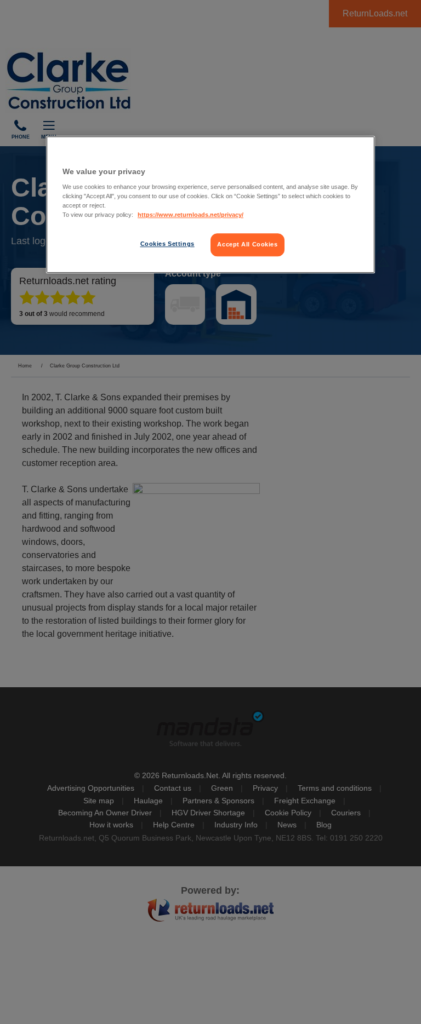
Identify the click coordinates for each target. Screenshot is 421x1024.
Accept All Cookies (247, 244)
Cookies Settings (167, 244)
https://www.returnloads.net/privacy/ (190, 215)
